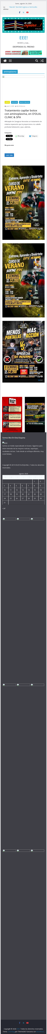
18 (11, 494)
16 (41, 490)
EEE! (23, 38)
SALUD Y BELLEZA (24, 102)
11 (11, 490)
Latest (7, 102)
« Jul (3, 508)
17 (5, 494)
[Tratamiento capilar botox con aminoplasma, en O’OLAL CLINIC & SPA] (23, 87)
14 (29, 490)
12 (17, 490)
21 (29, 494)
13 (23, 490)
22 (35, 494)
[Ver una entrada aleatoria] (42, 60)
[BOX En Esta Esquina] (4, 443)
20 (23, 494)
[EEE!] (5, 60)
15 (35, 490)
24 (5, 498)
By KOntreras (21, 106)
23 (41, 494)
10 (5, 490)
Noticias (14, 102)
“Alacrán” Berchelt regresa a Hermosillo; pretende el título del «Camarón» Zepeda (23, 8)
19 (17, 494)
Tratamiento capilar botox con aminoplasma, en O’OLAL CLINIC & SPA (23, 114)
